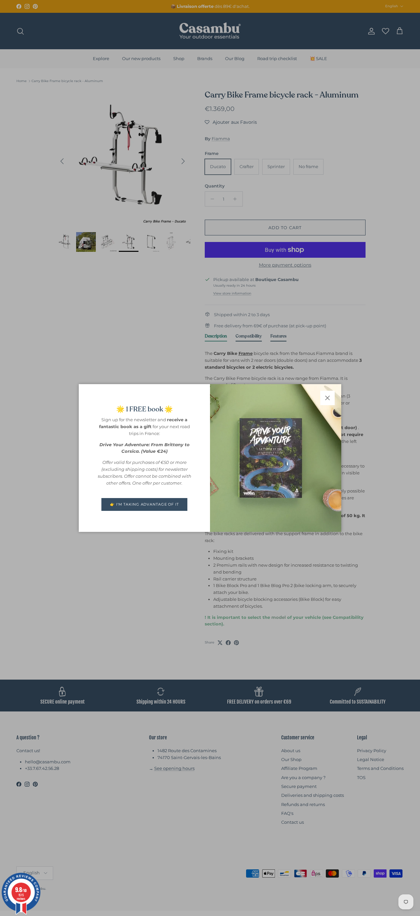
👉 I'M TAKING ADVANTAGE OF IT (144, 504)
